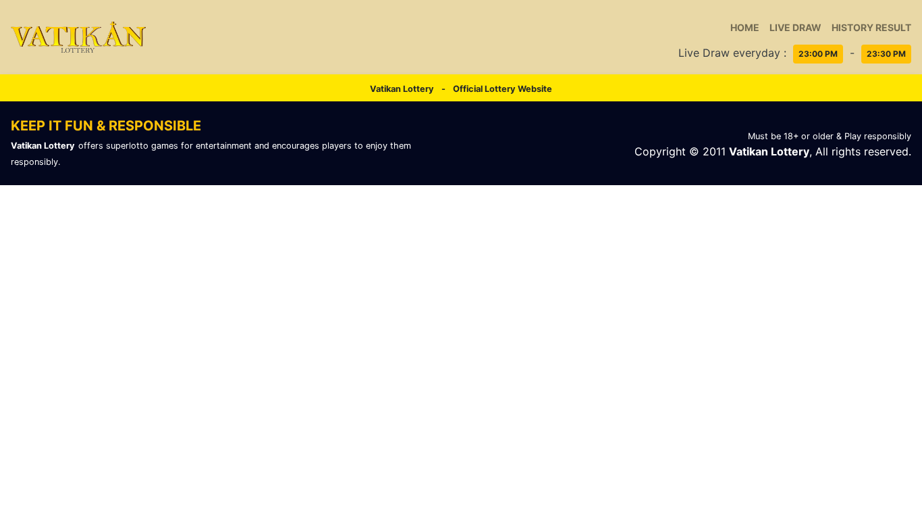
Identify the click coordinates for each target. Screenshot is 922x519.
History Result (871, 27)
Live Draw (795, 27)
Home (744, 27)
